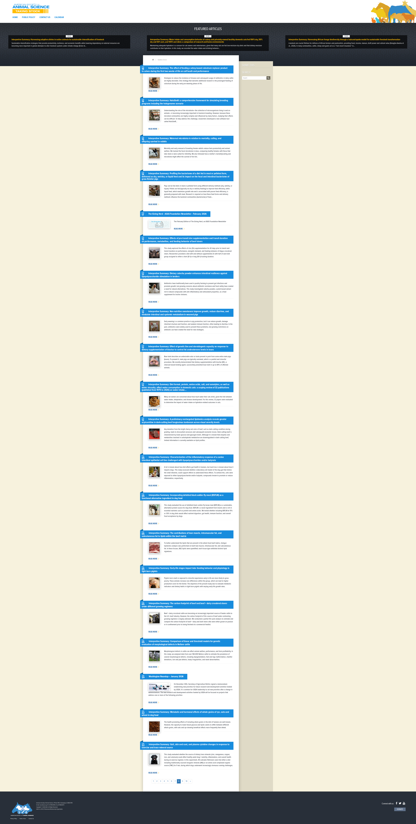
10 (186, 781)
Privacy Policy (13, 819)
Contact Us (44, 17)
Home (15, 17)
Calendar (59, 17)
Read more (152, 91)
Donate (400, 809)
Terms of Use (23, 819)
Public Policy (28, 17)
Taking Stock (162, 60)
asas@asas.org (43, 805)
